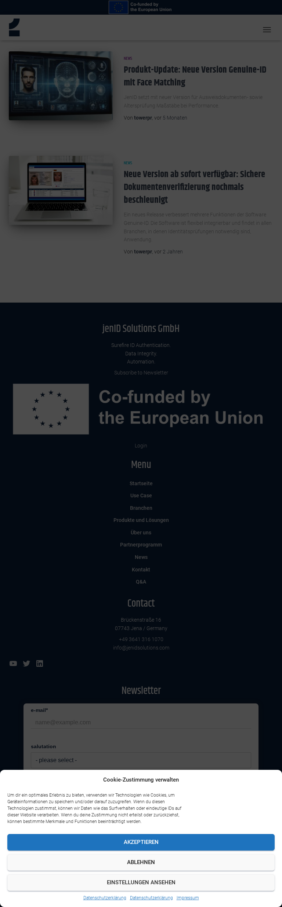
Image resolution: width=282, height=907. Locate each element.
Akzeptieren (141, 842)
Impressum (188, 897)
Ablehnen (141, 862)
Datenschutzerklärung (104, 897)
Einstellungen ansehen (141, 882)
